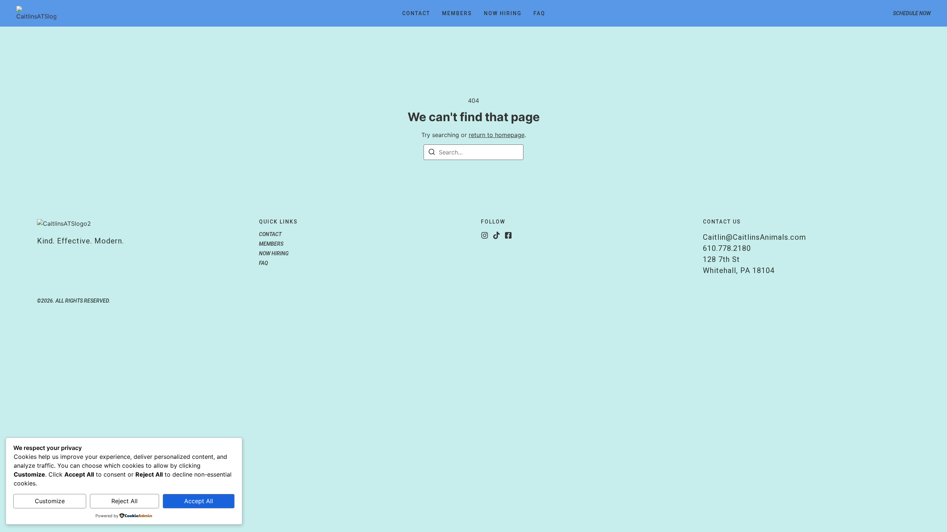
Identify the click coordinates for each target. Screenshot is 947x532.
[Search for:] (473, 152)
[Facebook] (508, 235)
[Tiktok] (496, 235)
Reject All (124, 501)
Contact (416, 13)
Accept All (198, 501)
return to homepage (497, 135)
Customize (50, 501)
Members (457, 13)
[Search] (431, 153)
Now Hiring (503, 13)
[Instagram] (484, 235)
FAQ (539, 13)
